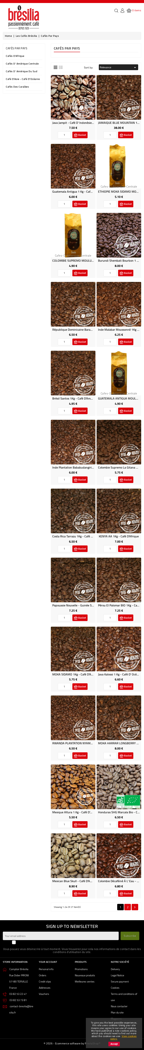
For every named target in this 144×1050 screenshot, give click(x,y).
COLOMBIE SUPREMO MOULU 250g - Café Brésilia (85, 260)
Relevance (118, 67)
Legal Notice (117, 975)
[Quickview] (77, 101)
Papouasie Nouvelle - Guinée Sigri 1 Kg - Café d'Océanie (88, 605)
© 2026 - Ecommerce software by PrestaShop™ (72, 1043)
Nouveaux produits (85, 975)
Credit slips (45, 981)
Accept (114, 1044)
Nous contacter (119, 1006)
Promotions (81, 969)
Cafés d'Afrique (15, 56)
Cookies (115, 987)
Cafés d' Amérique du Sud (21, 71)
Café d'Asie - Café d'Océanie (23, 79)
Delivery (115, 969)
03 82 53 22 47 (18, 993)
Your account (48, 961)
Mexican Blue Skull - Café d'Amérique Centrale (82, 881)
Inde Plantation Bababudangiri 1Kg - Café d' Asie (83, 467)
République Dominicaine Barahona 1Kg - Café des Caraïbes (90, 329)
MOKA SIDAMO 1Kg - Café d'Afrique (75, 674)
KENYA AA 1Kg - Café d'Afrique (119, 536)
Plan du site (117, 1012)
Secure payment (120, 981)
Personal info (46, 969)
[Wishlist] (68, 101)
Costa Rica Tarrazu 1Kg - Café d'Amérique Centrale (84, 536)
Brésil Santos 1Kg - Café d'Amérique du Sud (80, 398)
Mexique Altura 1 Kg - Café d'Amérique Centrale (83, 812)
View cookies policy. (123, 1037)
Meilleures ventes (84, 981)
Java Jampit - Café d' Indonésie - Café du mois (81, 122)
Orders (42, 975)
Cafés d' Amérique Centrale (22, 64)
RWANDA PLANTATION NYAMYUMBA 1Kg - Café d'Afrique (89, 743)
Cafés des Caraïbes (17, 87)
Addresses (44, 987)
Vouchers (44, 993)
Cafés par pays (16, 48)
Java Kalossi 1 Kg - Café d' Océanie (120, 674)
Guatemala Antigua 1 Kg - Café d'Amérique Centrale (85, 191)
